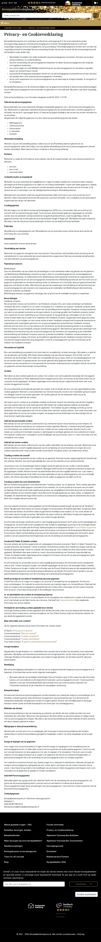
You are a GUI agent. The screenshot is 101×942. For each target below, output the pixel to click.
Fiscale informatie (55, 825)
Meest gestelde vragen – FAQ (18, 825)
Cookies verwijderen (30, 636)
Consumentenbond (67, 600)
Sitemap (81, 934)
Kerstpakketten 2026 (56, 862)
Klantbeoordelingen (13, 846)
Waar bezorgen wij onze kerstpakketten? (23, 841)
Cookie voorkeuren (86, 894)
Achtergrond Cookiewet (22, 631)
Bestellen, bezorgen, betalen (17, 830)
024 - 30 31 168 (10, 3)
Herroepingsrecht (55, 846)
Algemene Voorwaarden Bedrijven (63, 835)
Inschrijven (81, 884)
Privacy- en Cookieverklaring (60, 830)
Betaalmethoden (12, 835)
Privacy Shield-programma (85, 527)
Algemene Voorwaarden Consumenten (65, 841)
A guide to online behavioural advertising (39, 642)
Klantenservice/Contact (58, 857)
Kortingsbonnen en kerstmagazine (20, 851)
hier (73, 435)
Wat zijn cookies (28, 633)
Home (24, 28)
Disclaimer (52, 851)
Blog (6, 862)
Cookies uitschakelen (30, 639)
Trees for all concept (14, 857)
